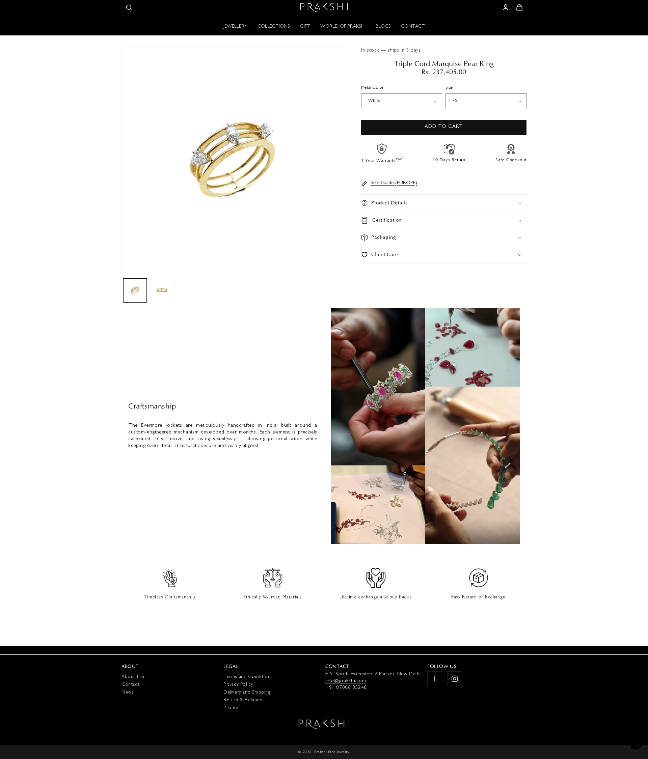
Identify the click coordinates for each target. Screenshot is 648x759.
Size (449, 88)
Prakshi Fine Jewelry (332, 752)
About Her (133, 677)
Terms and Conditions (248, 677)
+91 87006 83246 (346, 688)
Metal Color (372, 88)
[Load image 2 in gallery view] (162, 290)
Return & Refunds (242, 700)
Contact (130, 684)
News (128, 692)
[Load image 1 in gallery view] (135, 290)
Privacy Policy (238, 684)
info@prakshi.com (345, 681)
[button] (129, 7)
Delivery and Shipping (247, 692)
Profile (230, 708)
